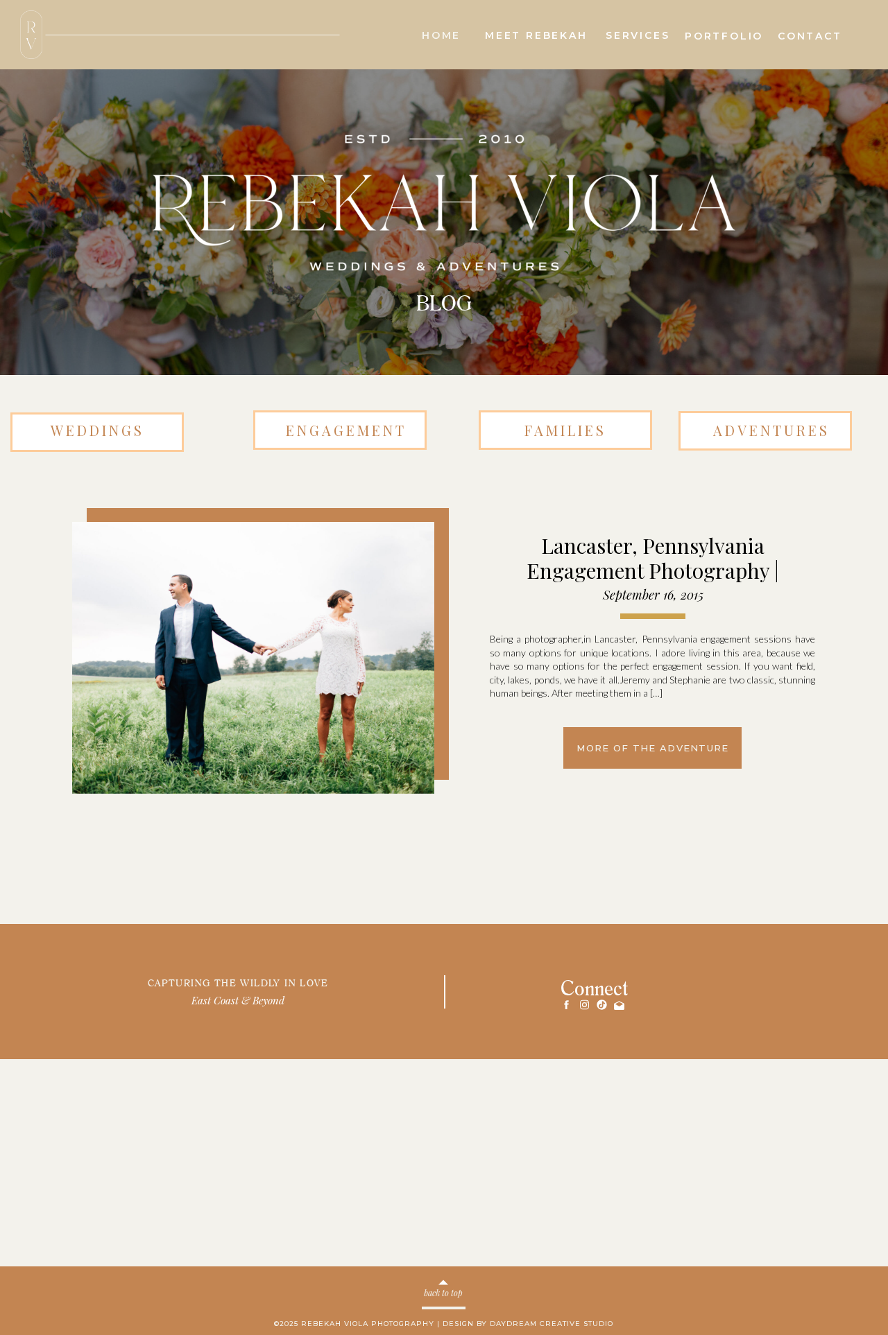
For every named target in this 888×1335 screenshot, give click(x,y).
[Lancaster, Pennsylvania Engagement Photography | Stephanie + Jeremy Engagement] (253, 658)
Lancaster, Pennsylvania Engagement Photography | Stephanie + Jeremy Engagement (652, 570)
